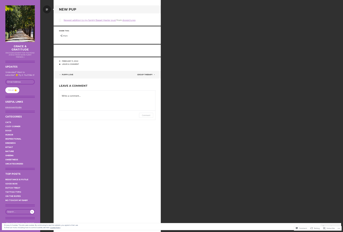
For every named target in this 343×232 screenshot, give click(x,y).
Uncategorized (14, 164)
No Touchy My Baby (16, 200)
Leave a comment (70, 64)
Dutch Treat (12, 188)
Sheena (9, 155)
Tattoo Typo (13, 192)
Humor (9, 135)
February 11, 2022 (70, 61)
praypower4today (13, 107)
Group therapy (144, 75)
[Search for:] (20, 212)
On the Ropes (13, 196)
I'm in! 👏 (12, 90)
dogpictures (128, 20)
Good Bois (11, 183)
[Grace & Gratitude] (20, 23)
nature (9, 151)
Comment (146, 115)
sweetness (11, 159)
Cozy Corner (12, 126)
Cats (8, 122)
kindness (10, 143)
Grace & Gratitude (20, 48)
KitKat (9, 147)
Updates (11, 66)
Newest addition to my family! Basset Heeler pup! (90, 20)
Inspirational (13, 139)
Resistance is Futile (16, 179)
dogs (8, 130)
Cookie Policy (55, 228)
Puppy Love (67, 75)
